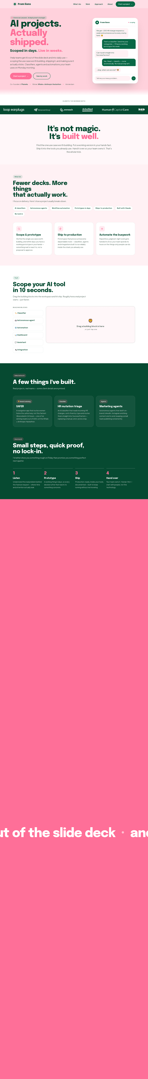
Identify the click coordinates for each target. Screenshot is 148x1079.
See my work (41, 76)
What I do (77, 4)
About (110, 4)
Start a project (125, 4)
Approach (99, 4)
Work (88, 4)
